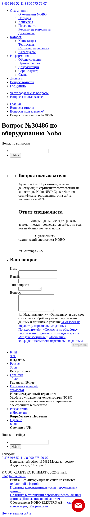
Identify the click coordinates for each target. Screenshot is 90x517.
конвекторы (18, 506)
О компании (19, 10)
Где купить (18, 86)
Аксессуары (27, 52)
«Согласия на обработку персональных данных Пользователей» (49, 325)
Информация (19, 56)
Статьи (23, 74)
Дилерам (16, 78)
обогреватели (38, 506)
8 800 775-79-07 (35, 3)
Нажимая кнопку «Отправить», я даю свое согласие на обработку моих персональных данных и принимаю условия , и (51, 328)
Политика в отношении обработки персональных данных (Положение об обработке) (45, 496)
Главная (15, 104)
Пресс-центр (27, 25)
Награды (24, 18)
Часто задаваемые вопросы (29, 93)
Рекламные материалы (34, 29)
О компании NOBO (32, 14)
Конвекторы (27, 40)
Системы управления (33, 48)
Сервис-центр (28, 71)
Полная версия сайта (16, 513)
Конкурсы (25, 22)
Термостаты (26, 44)
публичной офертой (24, 483)
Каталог (16, 37)
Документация (28, 67)
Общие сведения (30, 59)
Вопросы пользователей (27, 97)
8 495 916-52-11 (13, 3)
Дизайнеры (26, 33)
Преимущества (29, 63)
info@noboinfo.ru (14, 476)
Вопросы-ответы (22, 82)
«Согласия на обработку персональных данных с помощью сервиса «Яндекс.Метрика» (49, 333)
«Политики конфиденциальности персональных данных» (51, 339)
